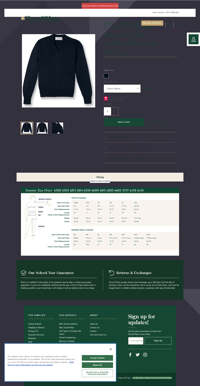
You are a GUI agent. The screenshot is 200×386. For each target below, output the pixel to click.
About (136, 23)
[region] (60, 362)
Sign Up (158, 341)
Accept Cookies (97, 358)
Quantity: (108, 104)
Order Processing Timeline (128, 158)
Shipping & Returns (36, 327)
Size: (111, 82)
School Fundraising (67, 337)
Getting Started (34, 324)
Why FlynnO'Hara (66, 327)
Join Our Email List (98, 335)
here (116, 6)
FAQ (30, 342)
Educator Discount (36, 335)
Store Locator (158, 12)
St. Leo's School (112, 50)
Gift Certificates (172, 12)
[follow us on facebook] (130, 355)
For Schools (124, 23)
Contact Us (95, 327)
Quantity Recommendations (128, 147)
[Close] (110, 349)
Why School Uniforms (68, 324)
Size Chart (147, 89)
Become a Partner (152, 23)
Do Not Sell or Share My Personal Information (97, 373)
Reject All (97, 365)
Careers (93, 331)
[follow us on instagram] (145, 355)
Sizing (100, 177)
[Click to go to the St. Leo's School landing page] (193, 39)
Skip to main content (100, 181)
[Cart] (177, 24)
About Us (94, 324)
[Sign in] (169, 24)
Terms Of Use (124, 378)
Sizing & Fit (33, 331)
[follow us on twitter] (138, 355)
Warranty (32, 338)
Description (117, 137)
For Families (110, 23)
